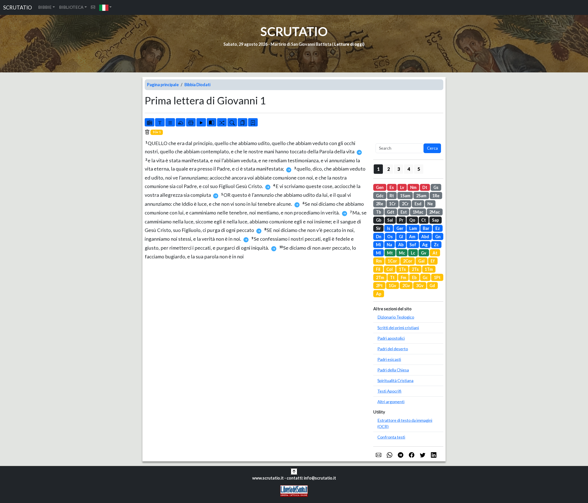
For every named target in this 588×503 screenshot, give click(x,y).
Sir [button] (378, 228)
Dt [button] (424, 187)
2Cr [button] (405, 203)
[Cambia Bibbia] (222, 122)
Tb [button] (378, 211)
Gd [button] (432, 285)
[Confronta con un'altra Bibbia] (211, 122)
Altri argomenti (390, 401)
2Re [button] (379, 203)
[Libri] (149, 122)
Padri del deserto (392, 348)
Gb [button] (378, 220)
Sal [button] (390, 220)
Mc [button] (402, 252)
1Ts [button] (402, 269)
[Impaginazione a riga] (170, 122)
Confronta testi (391, 437)
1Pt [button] (437, 277)
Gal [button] (421, 260)
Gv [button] (423, 252)
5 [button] (419, 169)
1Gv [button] (392, 285)
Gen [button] (380, 187)
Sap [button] (435, 220)
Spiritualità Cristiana (395, 380)
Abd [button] (425, 236)
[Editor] (191, 122)
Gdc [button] (380, 195)
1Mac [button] (418, 211)
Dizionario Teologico (395, 317)
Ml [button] (378, 252)
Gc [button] (425, 277)
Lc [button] (413, 252)
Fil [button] (378, 269)
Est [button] (404, 211)
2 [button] (388, 169)
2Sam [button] (421, 195)
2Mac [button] (434, 211)
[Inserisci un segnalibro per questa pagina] (253, 122)
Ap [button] (378, 293)
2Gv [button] (406, 285)
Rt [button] (392, 195)
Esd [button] (418, 203)
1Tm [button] (429, 269)
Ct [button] (423, 220)
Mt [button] (390, 252)
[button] (105, 7)
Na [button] (389, 244)
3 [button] (398, 169)
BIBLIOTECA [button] (71, 7)
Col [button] (389, 269)
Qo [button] (412, 220)
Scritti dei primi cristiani (398, 327)
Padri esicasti (389, 359)
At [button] (435, 252)
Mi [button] (378, 244)
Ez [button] (437, 228)
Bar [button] (426, 228)
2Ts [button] (415, 269)
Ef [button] (433, 260)
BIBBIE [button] (45, 7)
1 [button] (378, 169)
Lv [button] (402, 187)
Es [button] (392, 187)
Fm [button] (403, 277)
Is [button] (388, 228)
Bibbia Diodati (197, 84)
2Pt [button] (379, 285)
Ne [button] (430, 203)
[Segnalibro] (242, 122)
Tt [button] (392, 277)
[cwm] (93, 7)
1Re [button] (435, 195)
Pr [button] (401, 220)
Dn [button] (378, 236)
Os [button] (390, 236)
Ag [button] (425, 244)
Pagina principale (163, 84)
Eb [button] (414, 277)
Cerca (432, 148)
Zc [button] (436, 244)
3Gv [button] (420, 285)
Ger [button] (399, 228)
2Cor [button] (407, 260)
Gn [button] (438, 236)
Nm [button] (413, 187)
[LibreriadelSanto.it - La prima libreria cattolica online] (294, 490)
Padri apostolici (391, 338)
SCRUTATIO (17, 7)
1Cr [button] (392, 203)
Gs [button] (435, 187)
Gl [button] (401, 236)
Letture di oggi (348, 44)
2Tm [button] (380, 277)
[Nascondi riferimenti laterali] (180, 122)
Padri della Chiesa (393, 369)
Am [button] (412, 236)
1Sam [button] (405, 195)
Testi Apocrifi (389, 391)
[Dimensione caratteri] (160, 122)
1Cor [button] (392, 260)
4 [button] (408, 169)
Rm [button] (379, 260)
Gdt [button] (390, 211)
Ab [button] (401, 244)
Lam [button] (413, 228)
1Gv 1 (157, 132)
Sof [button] (413, 244)
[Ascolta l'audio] (201, 122)
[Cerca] (232, 122)
